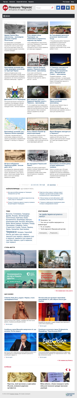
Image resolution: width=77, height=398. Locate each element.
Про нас (5, 2)
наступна (53, 185)
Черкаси (11, 231)
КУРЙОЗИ (7, 367)
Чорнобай (28, 232)
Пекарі (31, 223)
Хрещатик (15, 229)
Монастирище (16, 223)
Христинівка (24, 229)
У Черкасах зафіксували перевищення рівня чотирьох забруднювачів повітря (52, 203)
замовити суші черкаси (23, 238)
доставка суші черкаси (20, 234)
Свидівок (18, 225)
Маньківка (29, 221)
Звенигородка (23, 216)
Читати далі (9, 324)
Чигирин (20, 232)
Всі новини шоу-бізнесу (66, 360)
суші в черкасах (26, 240)
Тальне (23, 227)
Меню (7, 16)
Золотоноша (10, 218)
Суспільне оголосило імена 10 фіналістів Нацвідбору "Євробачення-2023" (53, 330)
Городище (26, 214)
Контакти (12, 2)
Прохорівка (10, 225)
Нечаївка (25, 223)
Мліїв (8, 223)
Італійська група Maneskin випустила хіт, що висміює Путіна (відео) (20, 330)
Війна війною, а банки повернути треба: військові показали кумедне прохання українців (55, 386)
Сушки (17, 227)
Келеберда (21, 219)
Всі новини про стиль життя (64, 290)
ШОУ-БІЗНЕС (9, 294)
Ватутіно (9, 214)
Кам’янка (19, 218)
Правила (31, 2)
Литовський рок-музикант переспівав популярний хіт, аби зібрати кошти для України (52, 299)
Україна (30, 227)
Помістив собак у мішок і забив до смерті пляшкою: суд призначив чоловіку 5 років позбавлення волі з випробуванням (51, 194)
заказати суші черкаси (14, 236)
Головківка (17, 214)
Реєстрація (66, 2)
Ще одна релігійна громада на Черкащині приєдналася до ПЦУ (20, 193)
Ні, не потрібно (45, 227)
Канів (26, 218)
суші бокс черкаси (12, 240)
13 (48, 185)
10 (44, 185)
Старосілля (10, 227)
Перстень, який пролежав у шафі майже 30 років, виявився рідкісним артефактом (21, 386)
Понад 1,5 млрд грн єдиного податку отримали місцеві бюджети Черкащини (21, 203)
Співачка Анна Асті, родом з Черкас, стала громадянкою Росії (19, 298)
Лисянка (22, 221)
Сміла (25, 225)
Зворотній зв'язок (21, 2)
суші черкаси (11, 242)
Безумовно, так (45, 220)
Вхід (72, 2)
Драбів (8, 216)
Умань (8, 229)
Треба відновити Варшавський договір (53, 229)
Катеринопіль (11, 219)
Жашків (15, 216)
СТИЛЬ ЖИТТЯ (9, 247)
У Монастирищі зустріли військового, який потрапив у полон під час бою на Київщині (51, 198)
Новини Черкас (14, 394)
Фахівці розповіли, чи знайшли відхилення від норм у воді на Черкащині (21, 198)
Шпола (8, 234)
